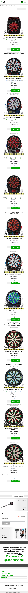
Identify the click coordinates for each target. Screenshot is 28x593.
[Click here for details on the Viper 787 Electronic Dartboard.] (14, 96)
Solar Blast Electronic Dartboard (14, 37)
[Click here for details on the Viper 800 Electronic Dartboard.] (14, 174)
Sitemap (4, 577)
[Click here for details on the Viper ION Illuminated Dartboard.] (14, 289)
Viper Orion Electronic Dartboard (14, 238)
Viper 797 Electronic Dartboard (13, 156)
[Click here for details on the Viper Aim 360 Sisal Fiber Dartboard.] (14, 330)
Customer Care (7, 575)
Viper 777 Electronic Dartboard (13, 78)
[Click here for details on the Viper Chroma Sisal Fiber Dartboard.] (14, 368)
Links (3, 571)
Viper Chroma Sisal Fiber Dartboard (13, 389)
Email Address (5, 518)
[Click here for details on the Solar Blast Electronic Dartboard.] (14, 16)
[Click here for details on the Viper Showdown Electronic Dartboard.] (14, 253)
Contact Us (5, 573)
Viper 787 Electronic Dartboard (13, 117)
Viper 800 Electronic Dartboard (13, 196)
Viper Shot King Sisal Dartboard (14, 465)
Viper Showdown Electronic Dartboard (13, 274)
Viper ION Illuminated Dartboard (14, 310)
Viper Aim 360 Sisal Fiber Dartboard (13, 351)
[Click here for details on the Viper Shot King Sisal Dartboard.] (14, 443)
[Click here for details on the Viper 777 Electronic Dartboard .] (14, 57)
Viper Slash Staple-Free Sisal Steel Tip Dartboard (13, 429)
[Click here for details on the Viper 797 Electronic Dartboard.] (14, 135)
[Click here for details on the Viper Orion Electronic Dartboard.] (14, 217)
